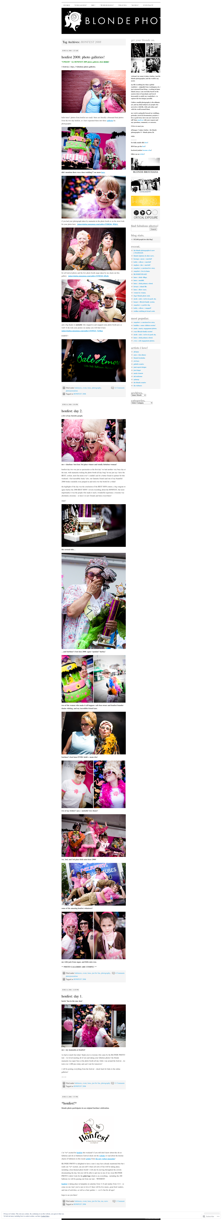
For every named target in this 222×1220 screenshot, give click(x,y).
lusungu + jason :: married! (143, 259)
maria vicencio (138, 373)
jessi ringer (137, 370)
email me (140, 120)
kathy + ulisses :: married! (142, 262)
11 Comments (119, 1083)
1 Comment (120, 1201)
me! (93, 5)
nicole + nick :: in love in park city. (145, 299)
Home (67, 5)
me (102, 1201)
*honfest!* (69, 1103)
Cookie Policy (45, 1216)
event (85, 388)
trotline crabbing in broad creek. (144, 311)
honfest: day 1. (72, 996)
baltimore (78, 388)
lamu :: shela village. (140, 277)
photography (96, 388)
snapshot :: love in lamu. (142, 271)
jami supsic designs (140, 367)
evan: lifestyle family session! (143, 331)
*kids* (135, 5)
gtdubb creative (139, 364)
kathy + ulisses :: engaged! (142, 308)
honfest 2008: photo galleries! (83, 56)
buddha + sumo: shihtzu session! (144, 325)
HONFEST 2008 (80, 394)
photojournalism (72, 390)
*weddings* (107, 5)
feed (143, 146)
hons (89, 388)
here (146, 142)
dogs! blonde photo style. (142, 296)
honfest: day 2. (72, 410)
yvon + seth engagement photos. (144, 341)
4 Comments (119, 973)
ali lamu (136, 352)
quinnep (136, 379)
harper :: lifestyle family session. (144, 302)
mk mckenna (138, 376)
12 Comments (119, 388)
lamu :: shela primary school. (143, 283)
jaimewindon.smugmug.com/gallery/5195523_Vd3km (82, 330)
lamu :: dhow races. (140, 290)
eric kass (136, 361)
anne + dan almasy (140, 355)
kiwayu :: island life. (140, 286)
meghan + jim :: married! (142, 265)
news (106, 1201)
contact (148, 5)
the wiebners (138, 386)
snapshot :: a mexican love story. (144, 268)
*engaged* (80, 5)
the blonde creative (140, 382)
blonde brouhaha (139, 358)
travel (122, 5)
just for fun (96, 973)
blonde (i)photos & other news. (144, 256)
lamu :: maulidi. (139, 280)
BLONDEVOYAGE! (140, 274)
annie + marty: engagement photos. (145, 328)
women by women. (140, 293)
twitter (142, 154)
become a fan (147, 150)
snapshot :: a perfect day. (142, 305)
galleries (110, 120)
